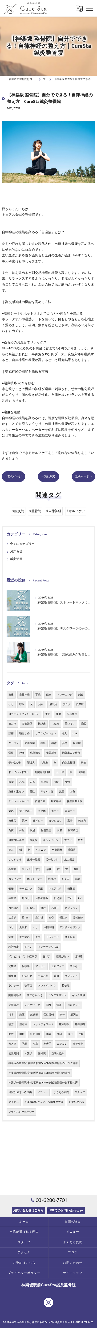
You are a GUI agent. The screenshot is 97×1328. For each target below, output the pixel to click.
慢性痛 (63, 918)
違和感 (78, 956)
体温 (21, 830)
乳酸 (40, 889)
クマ (37, 937)
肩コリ (26, 898)
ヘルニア (41, 850)
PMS (80, 898)
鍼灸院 (33, 840)
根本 (11, 1015)
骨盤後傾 (49, 1015)
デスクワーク (32, 1005)
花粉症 (65, 986)
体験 (48, 1034)
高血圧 (55, 908)
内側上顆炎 (68, 763)
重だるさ (70, 724)
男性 (32, 792)
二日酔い (29, 908)
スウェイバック (47, 986)
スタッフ (80, 1092)
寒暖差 (47, 1044)
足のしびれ (52, 859)
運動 (58, 714)
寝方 (11, 1024)
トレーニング (65, 695)
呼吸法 (72, 850)
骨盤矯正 (46, 830)
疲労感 (39, 918)
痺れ (11, 811)
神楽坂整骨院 (74, 801)
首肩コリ (70, 811)
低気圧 (80, 704)
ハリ (35, 927)
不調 (24, 1044)
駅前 (83, 763)
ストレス (70, 937)
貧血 (56, 976)
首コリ (55, 811)
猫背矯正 (73, 830)
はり (11, 704)
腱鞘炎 (45, 782)
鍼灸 (80, 695)
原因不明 (49, 927)
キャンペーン (51, 840)
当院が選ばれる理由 (20, 1092)
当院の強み (57, 1053)
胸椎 (21, 1034)
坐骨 (51, 918)
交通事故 (13, 1005)
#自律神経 (53, 511)
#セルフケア (75, 511)
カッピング (14, 879)
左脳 (32, 782)
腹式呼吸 (64, 1024)
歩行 (62, 1015)
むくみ (65, 879)
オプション (71, 908)
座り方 (23, 1024)
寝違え (31, 763)
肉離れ (44, 763)
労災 (59, 1005)
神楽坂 (28, 1053)
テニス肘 (43, 976)
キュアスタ (55, 889)
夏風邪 (23, 927)
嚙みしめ (24, 733)
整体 (11, 695)
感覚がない (62, 956)
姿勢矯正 (27, 724)
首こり (68, 840)
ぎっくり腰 (46, 792)
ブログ (66, 704)
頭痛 (11, 733)
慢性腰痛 (78, 918)
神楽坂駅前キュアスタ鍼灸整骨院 (43, 1102)
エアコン (62, 1044)
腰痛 (21, 753)
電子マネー (25, 811)
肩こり (12, 724)
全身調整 (57, 850)
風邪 (32, 830)
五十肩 (60, 772)
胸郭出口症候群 (71, 753)
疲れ (70, 1034)
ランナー (13, 986)
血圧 (76, 869)
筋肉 (48, 695)
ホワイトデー (35, 879)
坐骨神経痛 (33, 859)
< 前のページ (13, 476)
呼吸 (21, 704)
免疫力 (82, 821)
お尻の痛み (41, 898)
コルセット (73, 1005)
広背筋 (12, 918)
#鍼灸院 (18, 511)
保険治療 (35, 753)
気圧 (61, 792)
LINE (75, 733)
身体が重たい (16, 792)
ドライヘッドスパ (18, 772)
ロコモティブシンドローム (24, 714)
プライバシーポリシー (21, 1112)
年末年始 (56, 801)
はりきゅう (14, 859)
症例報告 (78, 1044)
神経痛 (42, 724)
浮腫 (48, 869)
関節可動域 (14, 995)
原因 (48, 1005)
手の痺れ (24, 937)
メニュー (42, 1092)
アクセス (13, 1102)
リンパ (26, 869)
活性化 (81, 772)
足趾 (41, 704)
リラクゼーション (45, 733)
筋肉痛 (12, 966)
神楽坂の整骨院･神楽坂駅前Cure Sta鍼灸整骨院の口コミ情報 (43, 1063)
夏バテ (46, 956)
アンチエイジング (70, 927)
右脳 (21, 782)
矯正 (57, 782)
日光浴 (58, 898)
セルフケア (57, 966)
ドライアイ (52, 937)
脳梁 (11, 782)
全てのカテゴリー (22, 543)
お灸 (72, 792)
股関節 (74, 1015)
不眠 (37, 695)
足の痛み (69, 859)
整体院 (12, 821)
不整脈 (12, 869)
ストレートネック (18, 801)
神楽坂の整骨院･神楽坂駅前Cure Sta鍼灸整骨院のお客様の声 (43, 1083)
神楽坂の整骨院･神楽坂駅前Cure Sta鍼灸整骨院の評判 (39, 1073)
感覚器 (34, 1015)
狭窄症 (28, 986)
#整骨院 (35, 511)
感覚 (77, 879)
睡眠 (83, 724)
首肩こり (40, 801)
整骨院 (42, 1053)
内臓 (59, 830)
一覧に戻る (48, 476)
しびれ (55, 724)
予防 (47, 714)
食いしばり (55, 821)
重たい (26, 918)
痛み (11, 850)
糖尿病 (71, 889)
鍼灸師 (12, 976)
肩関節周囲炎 (42, 772)
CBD (81, 1034)
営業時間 (13, 1053)
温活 (70, 821)
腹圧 (21, 1015)
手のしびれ (14, 763)
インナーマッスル (48, 947)
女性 (67, 782)
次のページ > (83, 476)
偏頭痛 (26, 966)
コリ (11, 927)
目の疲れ (13, 908)
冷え (64, 733)
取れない (75, 966)
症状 (11, 937)
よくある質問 (61, 1092)
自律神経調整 (16, 840)
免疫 (11, 830)
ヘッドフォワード (43, 1024)
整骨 (80, 840)
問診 (59, 1034)
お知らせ (16, 551)
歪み (24, 821)
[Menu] (90, 8)
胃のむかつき (35, 995)
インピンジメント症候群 (22, 956)
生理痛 (12, 898)
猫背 (54, 743)
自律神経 (24, 695)
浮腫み (52, 879)
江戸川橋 (35, 1034)
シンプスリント (57, 995)
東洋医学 (29, 743)
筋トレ (28, 947)
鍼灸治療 (16, 559)
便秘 (11, 889)
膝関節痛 (80, 1024)
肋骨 (11, 1034)
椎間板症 (51, 753)
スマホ (42, 811)
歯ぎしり (38, 821)
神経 (43, 743)
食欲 (43, 908)
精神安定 (13, 947)
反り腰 (77, 743)
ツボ (70, 898)
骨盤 (11, 753)
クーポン (13, 743)
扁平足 (53, 704)
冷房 (35, 1044)
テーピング (25, 889)
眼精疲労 (72, 714)
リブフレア (71, 976)
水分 (37, 869)
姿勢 (64, 743)
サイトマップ (73, 1273)
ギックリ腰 (78, 995)
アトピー (40, 966)
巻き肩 (12, 1044)
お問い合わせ (77, 1102)
